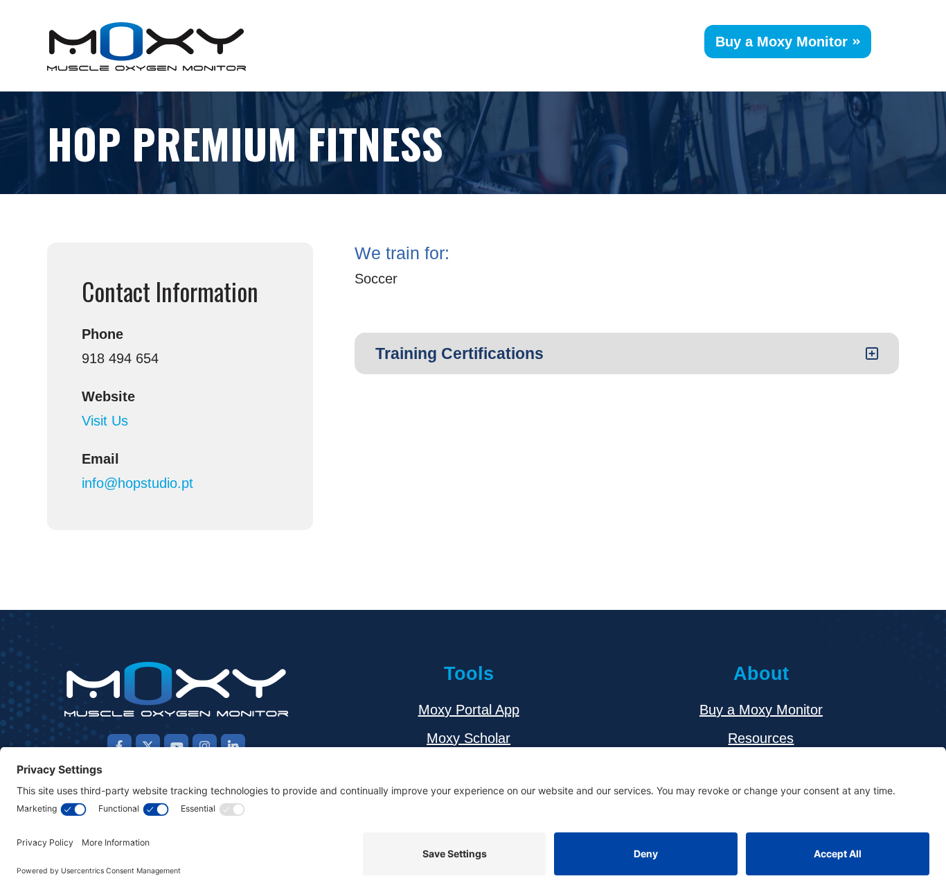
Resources (761, 738)
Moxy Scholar (468, 738)
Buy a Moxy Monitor (781, 41)
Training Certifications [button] (459, 353)
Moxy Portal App (468, 709)
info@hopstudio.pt (137, 483)
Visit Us (105, 420)
